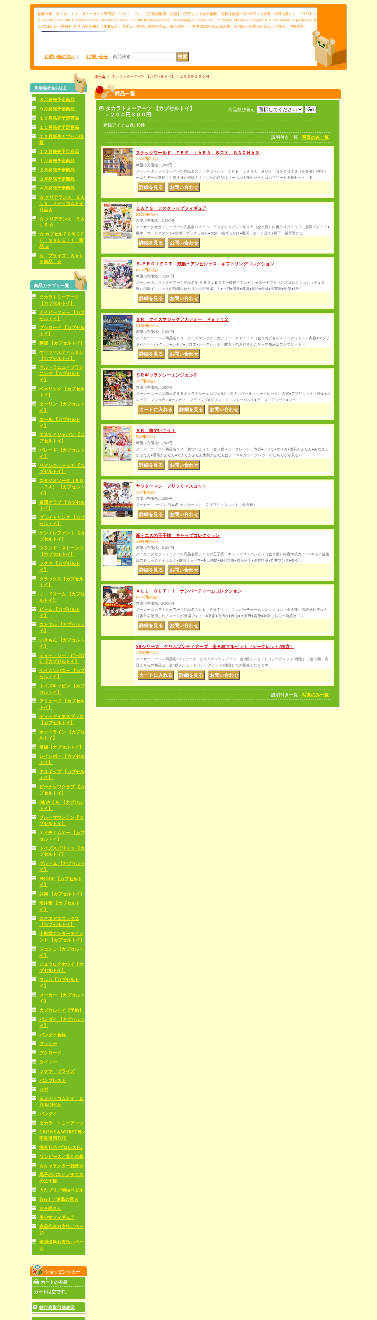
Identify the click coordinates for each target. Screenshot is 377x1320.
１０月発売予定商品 (59, 118)
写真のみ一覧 (315, 137)
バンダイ (48, 1113)
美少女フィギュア (57, 1217)
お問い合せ (97, 56)
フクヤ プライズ (57, 1071)
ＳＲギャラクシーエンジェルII (166, 375)
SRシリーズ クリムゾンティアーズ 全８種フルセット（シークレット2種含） (215, 646)
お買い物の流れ (59, 56)
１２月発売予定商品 (59, 151)
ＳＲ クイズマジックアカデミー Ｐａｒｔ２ (182, 319)
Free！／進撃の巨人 (58, 1199)
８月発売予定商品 (57, 99)
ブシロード (50, 1052)
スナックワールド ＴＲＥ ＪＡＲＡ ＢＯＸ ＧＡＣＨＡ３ (198, 152)
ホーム (100, 76)
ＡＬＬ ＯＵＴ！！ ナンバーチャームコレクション (189, 591)
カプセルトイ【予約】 (61, 1010)
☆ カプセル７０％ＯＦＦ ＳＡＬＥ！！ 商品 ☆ (62, 240)
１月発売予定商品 (57, 160)
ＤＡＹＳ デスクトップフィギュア (171, 208)
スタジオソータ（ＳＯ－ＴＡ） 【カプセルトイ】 (62, 487)
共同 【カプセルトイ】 (62, 893)
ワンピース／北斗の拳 (61, 1156)
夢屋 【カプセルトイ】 (62, 343)
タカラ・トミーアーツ (61, 1123)
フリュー (48, 1043)
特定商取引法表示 (57, 1307)
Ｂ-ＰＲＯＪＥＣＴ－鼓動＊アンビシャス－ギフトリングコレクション (205, 263)
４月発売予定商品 (57, 188)
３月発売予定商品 (57, 179)
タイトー (48, 1062)
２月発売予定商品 (57, 170)
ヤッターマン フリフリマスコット (171, 486)
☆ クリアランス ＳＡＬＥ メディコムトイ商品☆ (62, 203)
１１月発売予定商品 (59, 127)
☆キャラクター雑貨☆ (61, 1165)
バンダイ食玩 (52, 1034)
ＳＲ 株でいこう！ (156, 430)
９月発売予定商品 (57, 109)
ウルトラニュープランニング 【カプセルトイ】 (61, 373)
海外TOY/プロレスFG (60, 1147)
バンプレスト (52, 1080)
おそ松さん (50, 1208)
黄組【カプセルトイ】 (61, 747)
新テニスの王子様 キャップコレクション (178, 535)
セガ (43, 1089)
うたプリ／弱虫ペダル (61, 1190)
